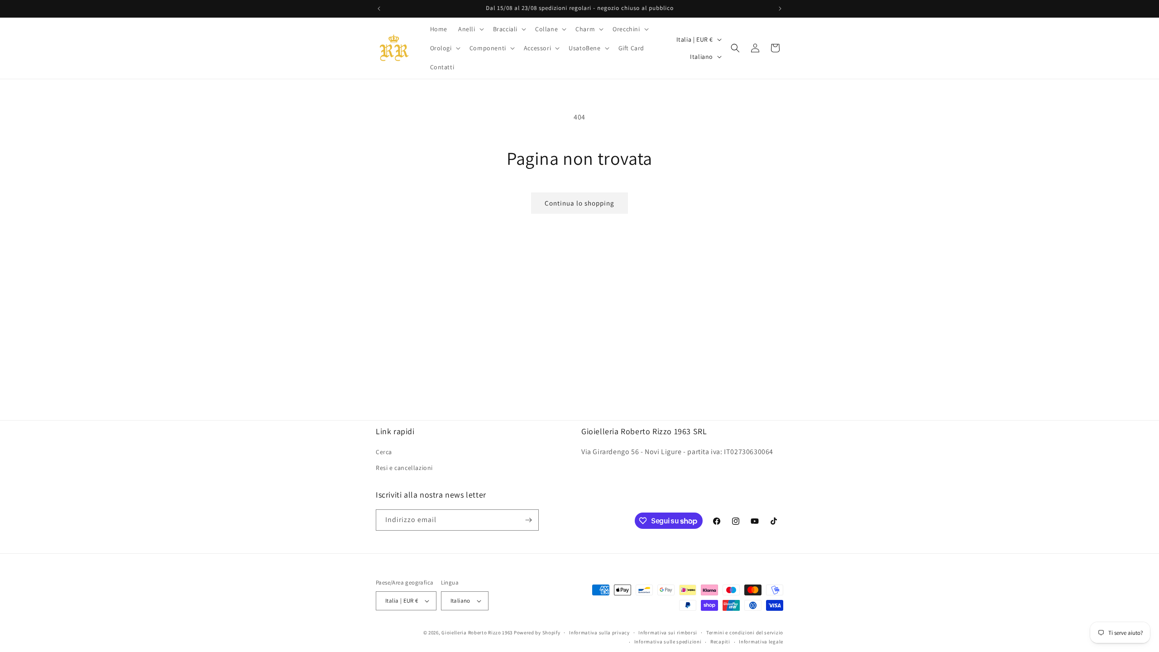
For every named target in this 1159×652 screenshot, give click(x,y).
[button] (470, 28)
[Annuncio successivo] (780, 8)
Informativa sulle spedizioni (668, 641)
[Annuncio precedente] (379, 8)
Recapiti (720, 641)
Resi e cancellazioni (404, 468)
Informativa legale (761, 641)
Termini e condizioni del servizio (744, 632)
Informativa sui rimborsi (667, 632)
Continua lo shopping (579, 203)
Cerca (384, 452)
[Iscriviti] (528, 520)
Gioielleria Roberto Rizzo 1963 (476, 632)
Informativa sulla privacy (599, 632)
